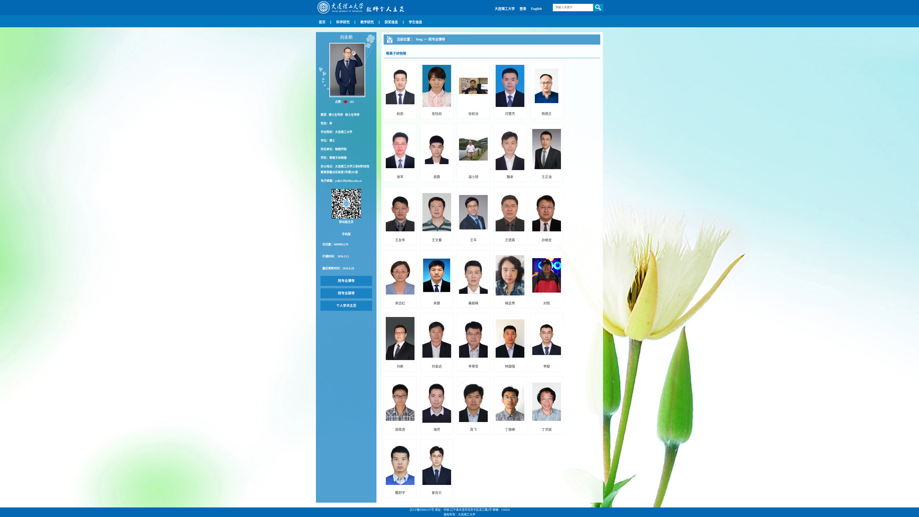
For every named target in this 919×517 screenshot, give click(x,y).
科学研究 (343, 22)
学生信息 (415, 22)
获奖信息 (391, 22)
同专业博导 (346, 281)
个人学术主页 (346, 305)
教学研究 (367, 22)
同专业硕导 (346, 293)
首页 (322, 22)
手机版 (346, 234)
